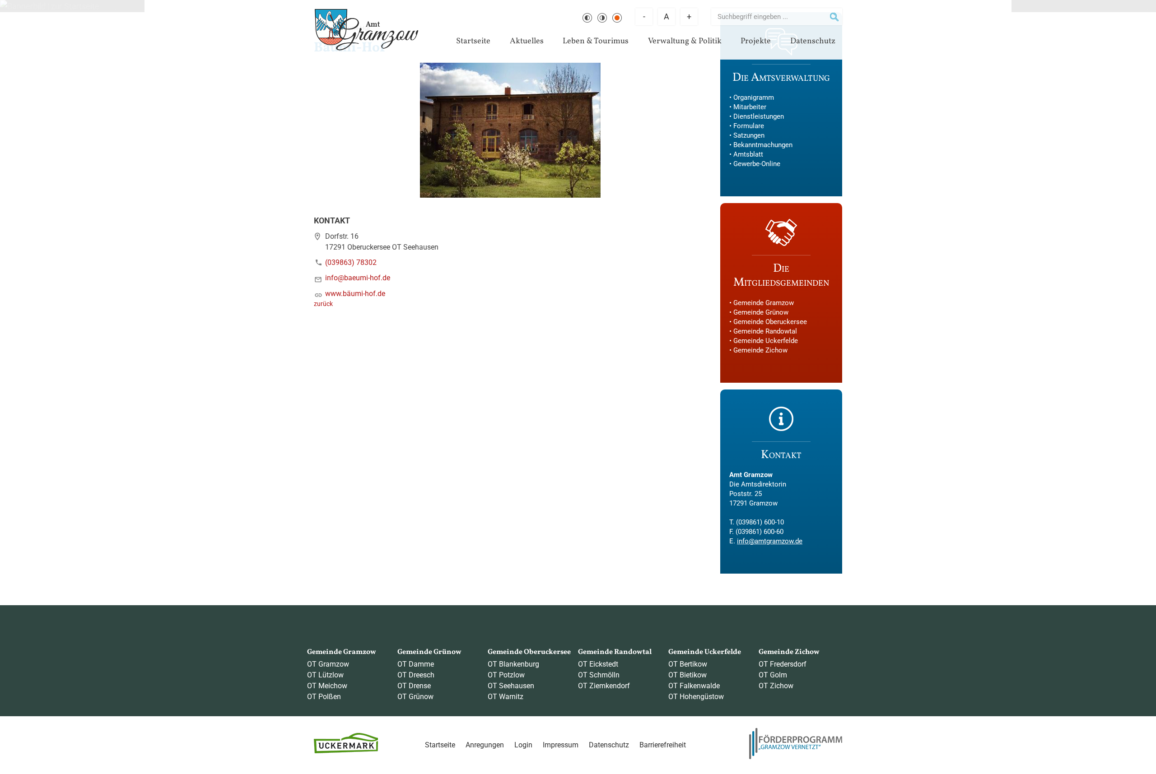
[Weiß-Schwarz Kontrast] (602, 18)
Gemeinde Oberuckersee (770, 322)
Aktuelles (527, 41)
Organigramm (753, 97)
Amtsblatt (748, 154)
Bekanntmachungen (762, 145)
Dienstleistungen (758, 116)
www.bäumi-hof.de (355, 293)
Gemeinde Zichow (760, 350)
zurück (323, 304)
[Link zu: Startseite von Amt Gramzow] (366, 29)
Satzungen (748, 135)
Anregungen (485, 745)
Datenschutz (812, 41)
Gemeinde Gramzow (763, 303)
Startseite (473, 41)
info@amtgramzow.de (769, 541)
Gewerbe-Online (756, 164)
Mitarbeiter (749, 107)
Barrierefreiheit (662, 745)
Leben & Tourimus (596, 41)
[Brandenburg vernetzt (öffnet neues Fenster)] (795, 756)
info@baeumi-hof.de (357, 277)
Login (523, 745)
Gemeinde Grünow (760, 312)
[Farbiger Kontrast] (617, 18)
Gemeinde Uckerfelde (765, 341)
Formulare (748, 126)
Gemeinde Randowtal (765, 331)
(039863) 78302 (351, 262)
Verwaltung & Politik (685, 41)
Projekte (756, 41)
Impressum (560, 745)
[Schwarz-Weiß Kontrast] (587, 18)
